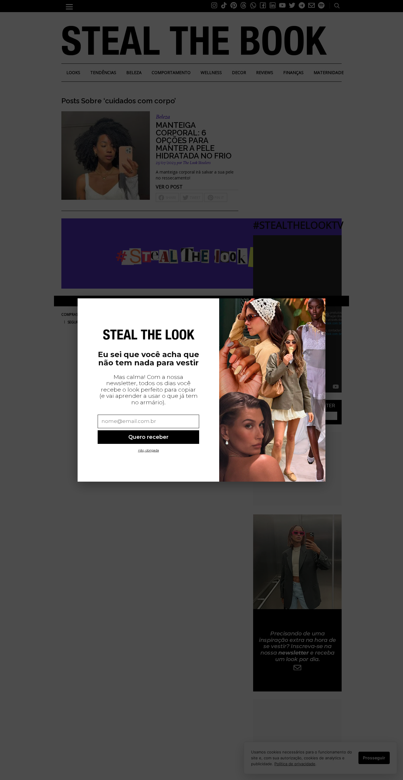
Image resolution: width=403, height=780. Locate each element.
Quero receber (148, 437)
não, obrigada (148, 450)
